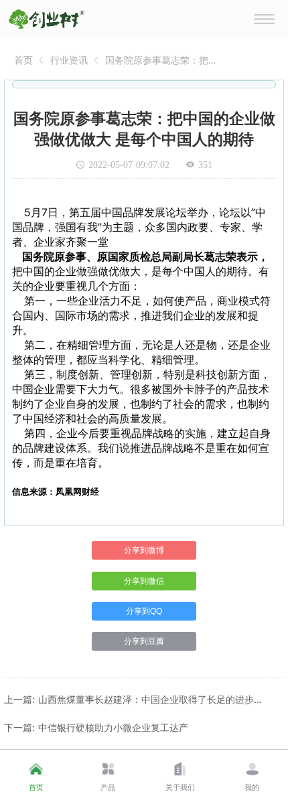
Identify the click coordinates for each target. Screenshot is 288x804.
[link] (23, 60)
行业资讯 (69, 60)
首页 (23, 60)
